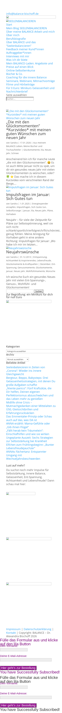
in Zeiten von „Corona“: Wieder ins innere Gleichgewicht (25, 370)
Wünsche (50, 271)
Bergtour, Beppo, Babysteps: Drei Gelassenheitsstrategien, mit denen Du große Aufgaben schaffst (30, 381)
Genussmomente (26, 267)
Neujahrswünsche (22, 252)
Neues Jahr (40, 210)
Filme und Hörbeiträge (20, 84)
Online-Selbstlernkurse (20, 70)
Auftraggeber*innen (18, 52)
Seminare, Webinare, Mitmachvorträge (30, 81)
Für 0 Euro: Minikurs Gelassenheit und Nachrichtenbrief (30, 89)
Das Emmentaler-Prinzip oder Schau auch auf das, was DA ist (29, 418)
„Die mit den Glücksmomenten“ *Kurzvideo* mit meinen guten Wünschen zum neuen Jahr (28, 129)
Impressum (13, 629)
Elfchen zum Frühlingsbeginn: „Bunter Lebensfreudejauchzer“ (30, 446)
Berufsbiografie (16, 38)
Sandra (14, 142)
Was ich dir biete (16, 60)
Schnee (15, 153)
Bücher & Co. (14, 74)
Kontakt (11, 632)
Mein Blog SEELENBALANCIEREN (26, 28)
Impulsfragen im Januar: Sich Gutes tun (28, 196)
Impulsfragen (23, 207)
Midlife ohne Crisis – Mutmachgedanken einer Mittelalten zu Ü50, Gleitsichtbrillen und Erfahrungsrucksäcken (31, 408)
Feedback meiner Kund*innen (25, 49)
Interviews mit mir (17, 56)
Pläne (50, 210)
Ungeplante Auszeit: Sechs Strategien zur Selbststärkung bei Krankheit (29, 439)
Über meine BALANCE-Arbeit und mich (30, 31)
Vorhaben (11, 214)
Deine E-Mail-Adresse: (13, 655)
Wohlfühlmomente (35, 271)
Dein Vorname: (9, 645)
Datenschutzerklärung (37, 629)
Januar (26, 210)
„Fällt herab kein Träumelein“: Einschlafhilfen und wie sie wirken (27, 432)
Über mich (12, 35)
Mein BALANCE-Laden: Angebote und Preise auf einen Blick (29, 65)
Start (9, 24)
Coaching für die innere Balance (26, 77)
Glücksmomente (31, 149)
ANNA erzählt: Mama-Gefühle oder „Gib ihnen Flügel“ (28, 425)
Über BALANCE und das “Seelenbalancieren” (21, 43)
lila (42, 149)
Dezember (45, 264)
